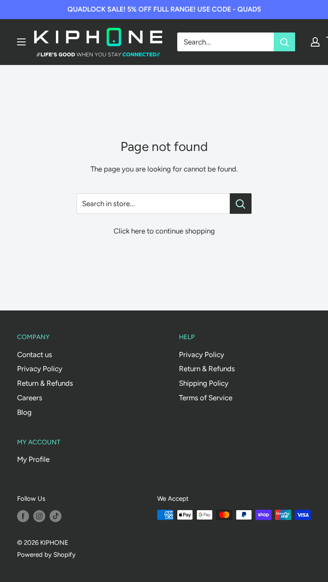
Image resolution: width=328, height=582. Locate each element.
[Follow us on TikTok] (56, 516)
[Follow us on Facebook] (23, 516)
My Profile (33, 459)
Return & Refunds (45, 383)
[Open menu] (21, 41)
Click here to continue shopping (164, 231)
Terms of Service (205, 397)
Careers (29, 397)
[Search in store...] (241, 203)
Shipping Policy (203, 383)
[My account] (315, 42)
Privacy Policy (39, 368)
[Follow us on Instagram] (39, 516)
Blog (24, 412)
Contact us (34, 354)
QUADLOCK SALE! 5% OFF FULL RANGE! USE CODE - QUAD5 (164, 9)
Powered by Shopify (46, 554)
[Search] (284, 41)
